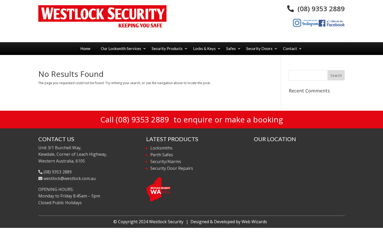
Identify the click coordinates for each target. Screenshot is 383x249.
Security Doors (259, 48)
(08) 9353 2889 (319, 8)
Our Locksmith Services (121, 48)
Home (85, 48)
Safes (231, 48)
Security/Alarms (165, 161)
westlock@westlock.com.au (69, 178)
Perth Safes (161, 155)
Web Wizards (254, 222)
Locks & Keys (204, 48)
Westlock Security (166, 222)
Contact (290, 48)
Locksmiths (161, 148)
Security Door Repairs (171, 168)
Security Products (167, 48)
